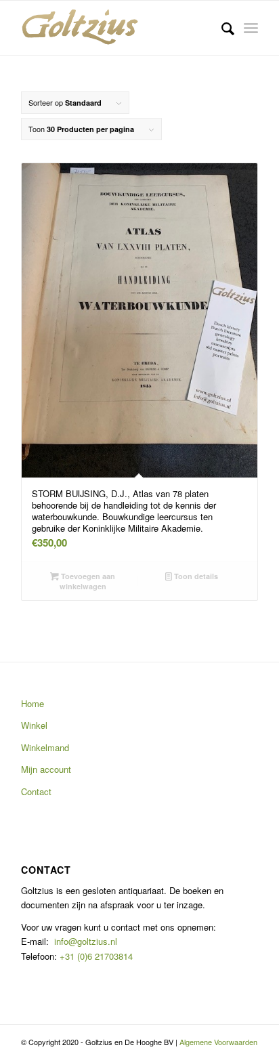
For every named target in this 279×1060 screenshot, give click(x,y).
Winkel (34, 725)
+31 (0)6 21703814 (95, 956)
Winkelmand (45, 747)
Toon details (195, 576)
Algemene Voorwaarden (218, 1041)
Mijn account (46, 769)
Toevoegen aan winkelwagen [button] (87, 581)
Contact (36, 791)
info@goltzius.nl (85, 941)
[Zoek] (221, 28)
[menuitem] (221, 28)
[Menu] (251, 28)
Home (32, 703)
